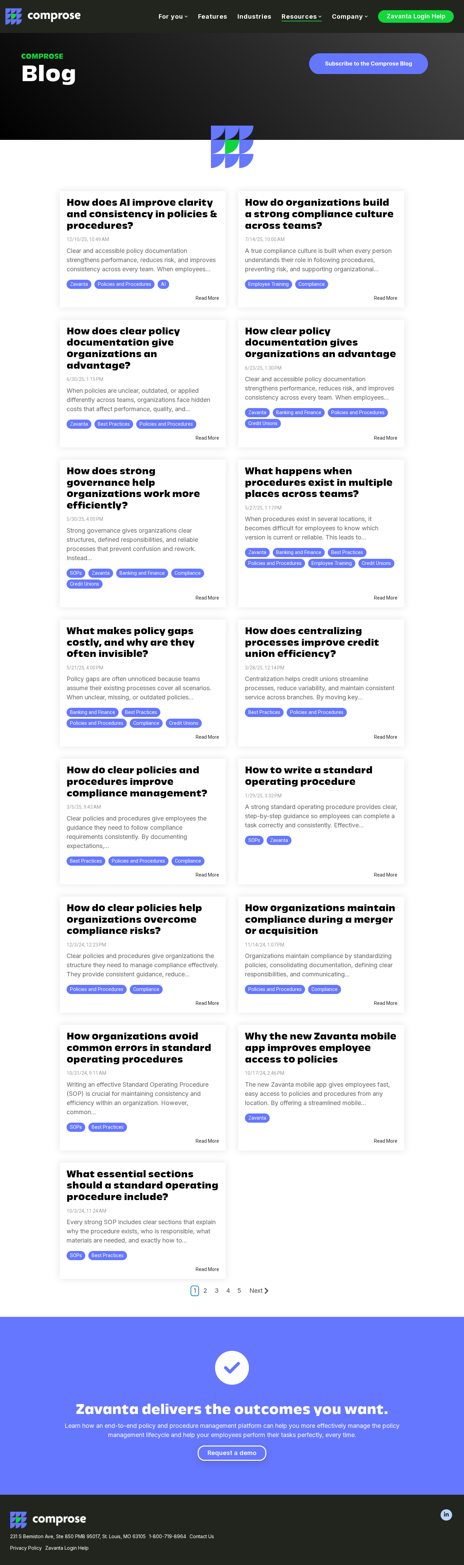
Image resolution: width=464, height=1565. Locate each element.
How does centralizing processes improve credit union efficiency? (312, 643)
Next (256, 1290)
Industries (254, 16)
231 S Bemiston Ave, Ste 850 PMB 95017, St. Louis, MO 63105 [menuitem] (78, 1536)
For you (171, 16)
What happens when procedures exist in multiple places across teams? (319, 483)
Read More (207, 298)
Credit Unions (263, 423)
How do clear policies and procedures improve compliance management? (137, 782)
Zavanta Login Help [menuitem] (67, 1548)
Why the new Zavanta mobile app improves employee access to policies (320, 1048)
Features (212, 16)
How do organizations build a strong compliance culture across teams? (319, 215)
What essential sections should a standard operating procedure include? (142, 1186)
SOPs (76, 573)
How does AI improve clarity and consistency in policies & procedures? (142, 215)
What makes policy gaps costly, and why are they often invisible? (131, 643)
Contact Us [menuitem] (202, 1536)
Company (347, 16)
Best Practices (114, 424)
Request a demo (232, 1452)
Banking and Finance (298, 413)
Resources (299, 16)
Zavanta (79, 284)
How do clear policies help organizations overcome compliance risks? (134, 920)
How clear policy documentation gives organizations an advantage (320, 343)
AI (163, 284)
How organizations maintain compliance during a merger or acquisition (320, 920)
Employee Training (268, 284)
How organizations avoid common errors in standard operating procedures (139, 1048)
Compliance (312, 284)
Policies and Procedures (124, 284)
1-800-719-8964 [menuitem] (167, 1536)
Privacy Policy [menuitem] (26, 1548)
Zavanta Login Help (416, 16)
